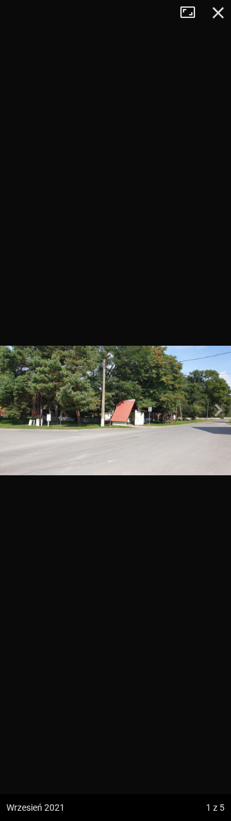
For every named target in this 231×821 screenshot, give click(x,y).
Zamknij (218, 13)
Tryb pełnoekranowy (192, 13)
